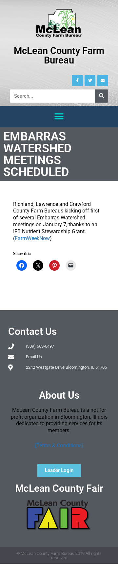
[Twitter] (90, 80)
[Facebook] (77, 80)
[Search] (101, 96)
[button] (59, 116)
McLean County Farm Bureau (59, 55)
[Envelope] (102, 80)
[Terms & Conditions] (59, 445)
